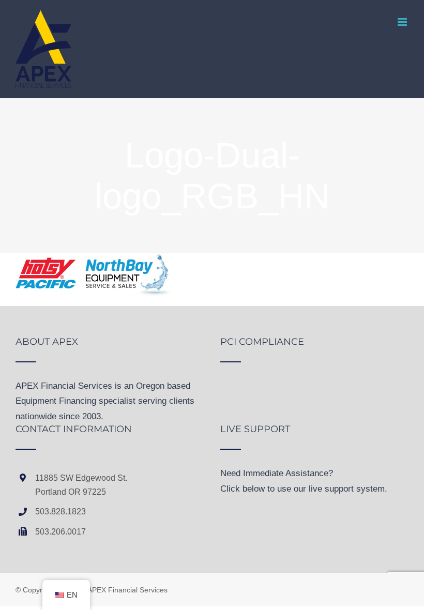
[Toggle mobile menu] (403, 22)
